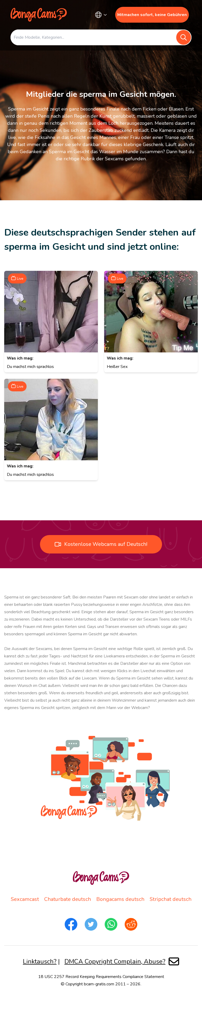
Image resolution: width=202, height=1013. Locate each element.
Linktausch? (40, 961)
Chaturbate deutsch (67, 899)
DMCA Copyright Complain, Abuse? (114, 961)
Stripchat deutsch (170, 899)
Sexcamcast (25, 899)
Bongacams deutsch (120, 899)
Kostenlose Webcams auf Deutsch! (105, 544)
